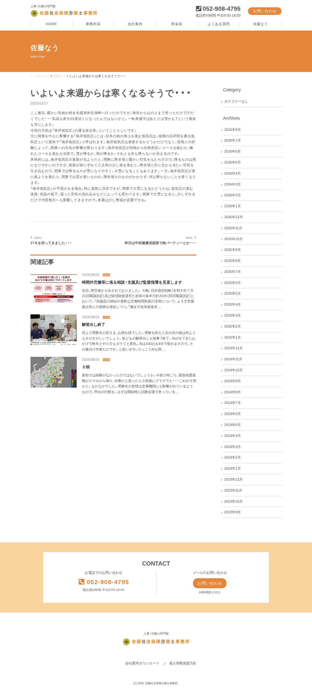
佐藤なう (260, 24)
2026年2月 (232, 195)
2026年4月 (232, 173)
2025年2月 (232, 326)
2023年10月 (233, 501)
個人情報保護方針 (182, 663)
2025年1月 (232, 337)
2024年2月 (232, 457)
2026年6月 (232, 151)
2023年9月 (232, 512)
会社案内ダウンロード (142, 663)
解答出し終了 (93, 324)
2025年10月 (233, 239)
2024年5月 (232, 425)
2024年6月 (232, 414)
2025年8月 (232, 261)
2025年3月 (232, 315)
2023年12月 (233, 479)
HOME (51, 24)
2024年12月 (233, 348)
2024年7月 (232, 403)
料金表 (176, 24)
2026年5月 (232, 162)
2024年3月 (232, 447)
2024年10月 (233, 370)
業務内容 (93, 24)
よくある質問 (219, 24)
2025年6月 (232, 283)
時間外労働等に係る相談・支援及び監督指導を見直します (132, 282)
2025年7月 (232, 272)
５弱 (86, 367)
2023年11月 (233, 490)
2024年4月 (232, 436)
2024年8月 (232, 392)
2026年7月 (232, 140)
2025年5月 (232, 293)
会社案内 (135, 24)
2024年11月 (233, 359)
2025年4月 (232, 304)
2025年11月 (233, 228)
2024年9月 (232, 381)
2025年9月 (232, 250)
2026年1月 (232, 206)
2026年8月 (232, 130)
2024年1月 (232, 468)
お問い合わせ (264, 11)
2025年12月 (233, 217)
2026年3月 (232, 184)
